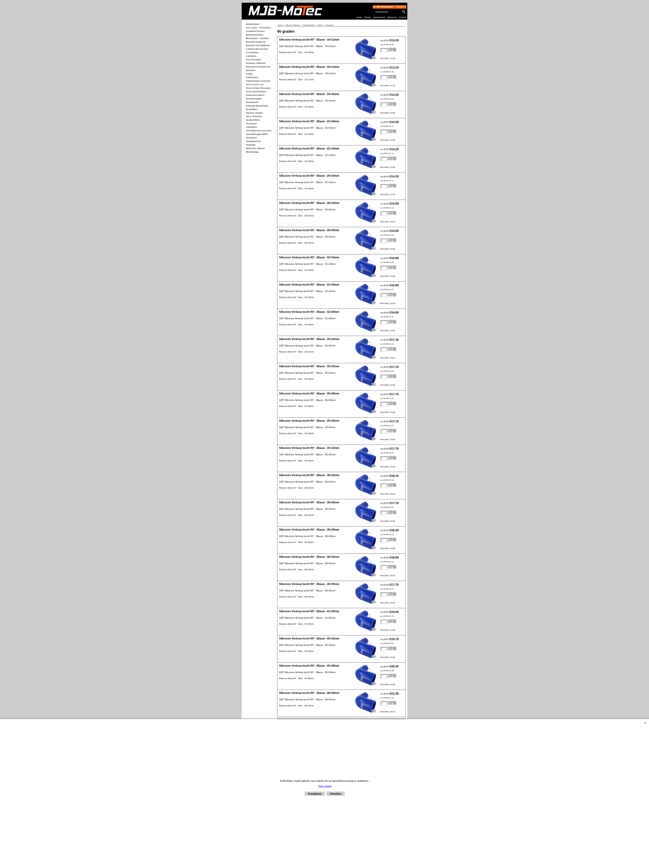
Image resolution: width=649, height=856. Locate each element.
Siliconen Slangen (254, 113)
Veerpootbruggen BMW (256, 134)
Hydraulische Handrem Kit (258, 67)
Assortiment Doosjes (255, 31)
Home (359, 17)
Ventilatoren (251, 138)
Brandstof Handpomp (256, 42)
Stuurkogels (251, 123)
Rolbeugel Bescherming (257, 106)
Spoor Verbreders (254, 116)
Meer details (325, 786)
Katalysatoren (252, 77)
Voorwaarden (379, 17)
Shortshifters (251, 109)
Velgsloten (251, 145)
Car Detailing (252, 52)
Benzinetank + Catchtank (257, 38)
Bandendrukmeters (254, 35)
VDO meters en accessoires (259, 131)
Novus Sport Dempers (256, 91)
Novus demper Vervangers (258, 88)
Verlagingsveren (253, 141)
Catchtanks (251, 56)
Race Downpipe (253, 59)
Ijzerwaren (251, 70)
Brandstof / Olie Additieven (258, 45)
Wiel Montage (252, 152)
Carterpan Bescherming (257, 49)
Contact (402, 17)
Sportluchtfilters (253, 120)
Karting (249, 74)
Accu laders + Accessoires (258, 28)
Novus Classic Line (255, 84)
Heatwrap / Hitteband (255, 63)
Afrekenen (392, 17)
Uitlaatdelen (251, 127)
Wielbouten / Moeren (255, 148)
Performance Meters (255, 95)
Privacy (367, 17)
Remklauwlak (252, 102)
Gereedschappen (254, 99)
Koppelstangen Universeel (258, 81)
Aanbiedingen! (252, 24)
